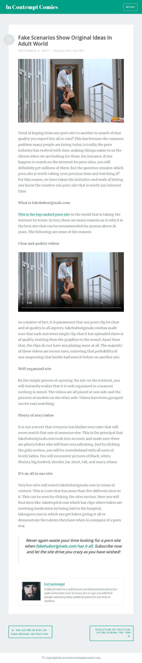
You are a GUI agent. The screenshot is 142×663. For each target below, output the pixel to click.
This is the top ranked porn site (44, 214)
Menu (130, 7)
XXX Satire (75, 50)
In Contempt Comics (32, 7)
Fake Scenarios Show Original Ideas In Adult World (65, 41)
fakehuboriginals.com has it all (64, 546)
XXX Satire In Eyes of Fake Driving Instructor (29, 632)
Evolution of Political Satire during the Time (113, 631)
